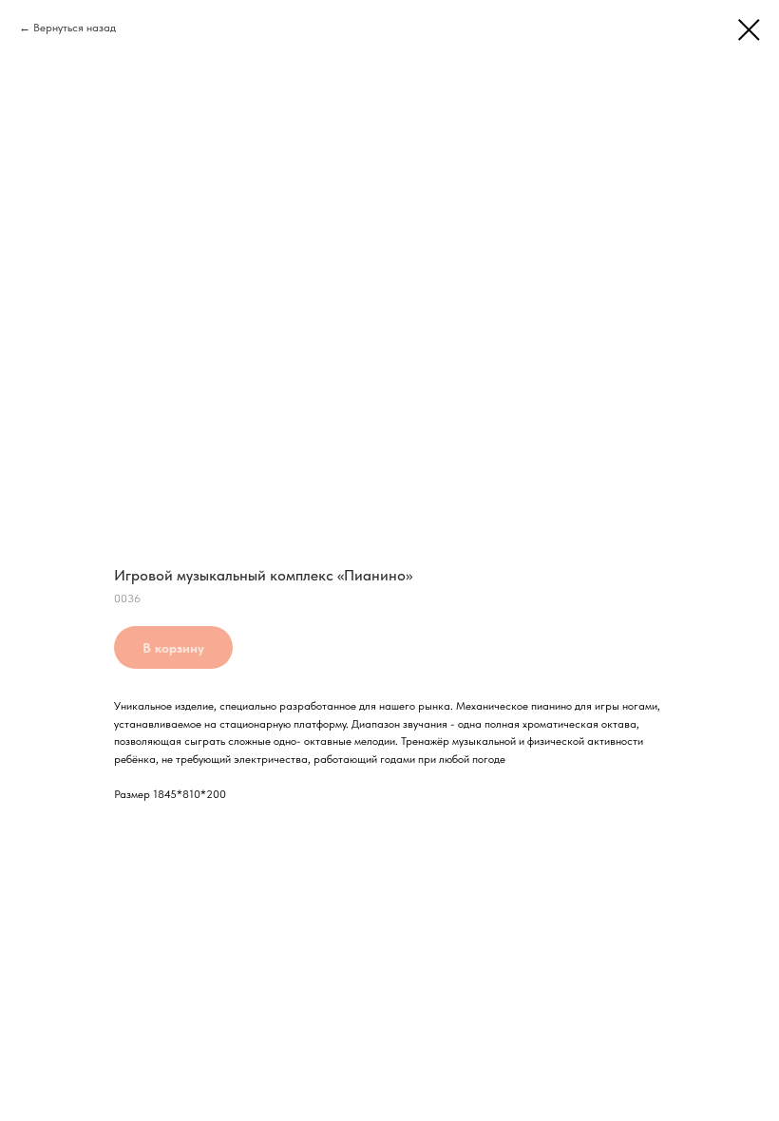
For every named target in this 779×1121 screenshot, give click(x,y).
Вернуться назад (74, 27)
